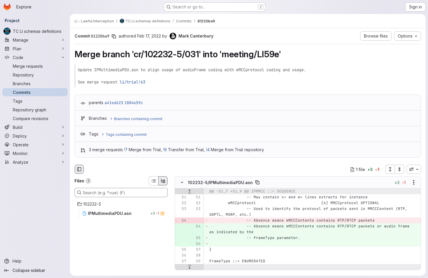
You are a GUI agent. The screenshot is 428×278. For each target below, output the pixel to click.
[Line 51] (181, 197)
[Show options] (413, 182)
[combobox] (413, 169)
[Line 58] (196, 256)
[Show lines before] (189, 192)
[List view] (153, 181)
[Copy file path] (257, 182)
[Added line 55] (196, 238)
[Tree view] (163, 181)
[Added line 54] (196, 226)
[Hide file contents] (181, 182)
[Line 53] (181, 209)
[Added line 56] (196, 244)
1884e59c (133, 102)
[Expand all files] (390, 169)
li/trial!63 (132, 82)
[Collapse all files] (399, 169)
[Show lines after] (189, 267)
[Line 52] (181, 203)
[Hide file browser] (79, 169)
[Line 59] (196, 261)
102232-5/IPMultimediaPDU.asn (220, 182)
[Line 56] (181, 256)
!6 (165, 149)
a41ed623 (114, 102)
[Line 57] (196, 250)
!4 (208, 149)
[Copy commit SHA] (113, 36)
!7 (126, 149)
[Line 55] (181, 250)
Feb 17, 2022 (149, 35)
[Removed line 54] (181, 221)
